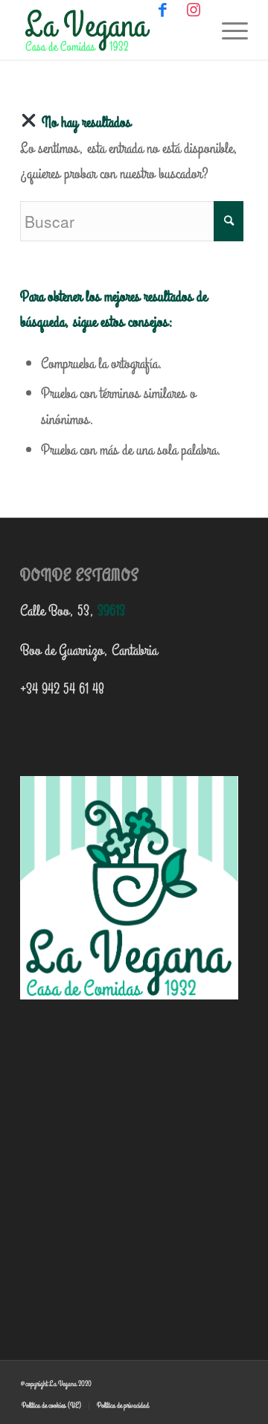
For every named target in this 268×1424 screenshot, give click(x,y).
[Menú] (227, 30)
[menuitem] (51, 1406)
